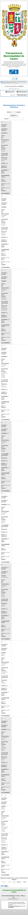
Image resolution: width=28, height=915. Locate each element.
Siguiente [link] (19, 882)
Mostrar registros (14, 112)
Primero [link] (4, 882)
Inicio (2, 81)
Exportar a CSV (10, 91)
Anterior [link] (9, 882)
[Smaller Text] (13, 79)
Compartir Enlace (22, 95)
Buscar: (6, 118)
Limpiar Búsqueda (22, 91)
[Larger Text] (16, 79)
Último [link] (24, 882)
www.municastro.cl (13, 898)
